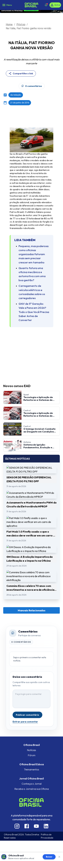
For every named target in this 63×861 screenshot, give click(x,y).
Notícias (31, 750)
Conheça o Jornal (32, 783)
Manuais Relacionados (31, 610)
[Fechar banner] (59, 856)
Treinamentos (31, 769)
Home (9, 24)
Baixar (49, 857)
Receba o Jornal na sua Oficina (31, 788)
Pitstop (20, 24)
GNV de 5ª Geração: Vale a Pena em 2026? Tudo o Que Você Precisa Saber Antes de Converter (34, 312)
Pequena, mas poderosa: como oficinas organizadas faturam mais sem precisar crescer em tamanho (34, 254)
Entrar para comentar (25, 721)
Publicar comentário (27, 714)
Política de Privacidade (47, 836)
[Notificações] (46, 5)
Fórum (31, 755)
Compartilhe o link (23, 73)
